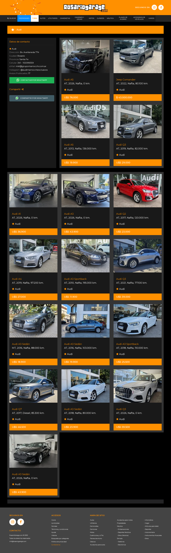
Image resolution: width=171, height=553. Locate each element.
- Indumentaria (149, 532)
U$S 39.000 (123, 296)
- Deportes (147, 529)
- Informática (148, 520)
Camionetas (94, 526)
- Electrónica (121, 545)
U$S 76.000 (71, 97)
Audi (69, 89)
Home (53, 520)
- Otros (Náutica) (123, 535)
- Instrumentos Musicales (153, 535)
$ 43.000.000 (124, 97)
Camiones (93, 529)
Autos (92, 520)
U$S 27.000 (19, 296)
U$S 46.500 (19, 427)
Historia (54, 535)
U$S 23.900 (71, 427)
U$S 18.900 (19, 361)
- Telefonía (120, 542)
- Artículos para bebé (151, 526)
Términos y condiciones (59, 529)
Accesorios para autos (97, 545)
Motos (92, 532)
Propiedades (121, 523)
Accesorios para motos (125, 520)
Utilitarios (93, 523)
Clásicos (93, 542)
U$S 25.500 (123, 361)
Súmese (54, 526)
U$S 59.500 (123, 427)
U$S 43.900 (71, 231)
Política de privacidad (59, 542)
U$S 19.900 (71, 162)
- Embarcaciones (123, 529)
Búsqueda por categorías (60, 538)
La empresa (55, 523)
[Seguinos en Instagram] (154, 7)
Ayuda (53, 532)
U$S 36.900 (19, 231)
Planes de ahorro (96, 538)
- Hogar (146, 523)
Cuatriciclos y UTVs (96, 535)
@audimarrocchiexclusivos (34, 70)
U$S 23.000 (123, 231)
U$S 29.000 (123, 162)
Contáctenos (55, 545)
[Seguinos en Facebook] (161, 7)
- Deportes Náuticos (124, 532)
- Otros (146, 538)
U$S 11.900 (70, 296)
